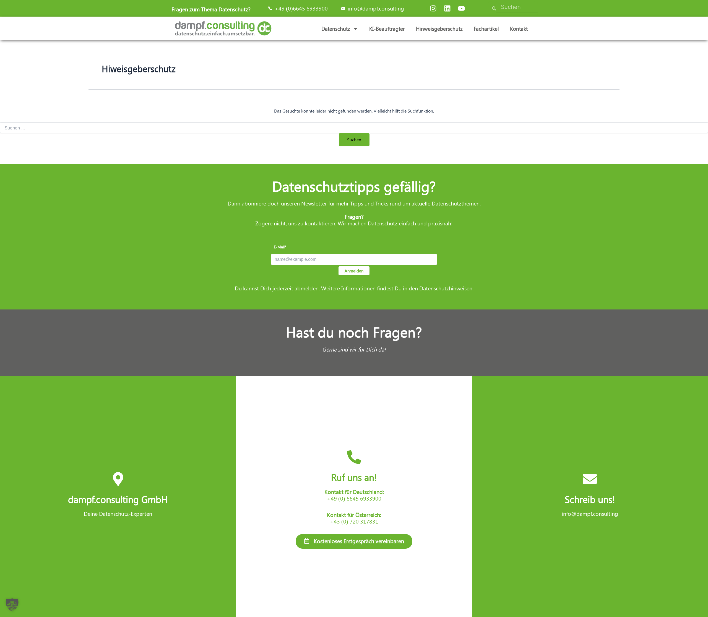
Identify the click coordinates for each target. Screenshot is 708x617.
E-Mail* (280, 246)
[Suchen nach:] (354, 128)
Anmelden (354, 271)
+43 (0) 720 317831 (354, 521)
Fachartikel (486, 28)
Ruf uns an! (354, 477)
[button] (12, 605)
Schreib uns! (590, 499)
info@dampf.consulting (590, 513)
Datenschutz (335, 28)
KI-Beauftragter (387, 28)
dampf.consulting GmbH (118, 499)
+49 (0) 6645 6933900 (354, 498)
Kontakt (519, 28)
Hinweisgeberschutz (439, 28)
